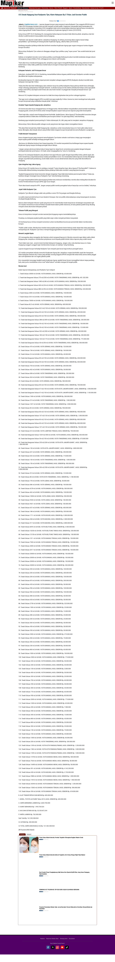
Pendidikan (77, 8)
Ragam (65, 8)
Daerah (13, 8)
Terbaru (22, 834)
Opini (70, 8)
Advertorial (94, 8)
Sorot (51, 8)
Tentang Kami (64, 938)
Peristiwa (45, 8)
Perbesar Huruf (53, 21)
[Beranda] (2, 8)
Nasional (7, 8)
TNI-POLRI (58, 8)
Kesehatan (86, 8)
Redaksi (42, 938)
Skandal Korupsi (35, 8)
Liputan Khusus (22, 8)
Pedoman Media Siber (52, 938)
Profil (101, 8)
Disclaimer (72, 938)
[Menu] (113, 3)
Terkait (29, 834)
